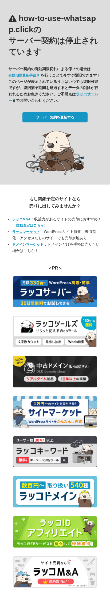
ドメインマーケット (28, 244)
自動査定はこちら (30, 225)
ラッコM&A (21, 219)
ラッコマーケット (26, 232)
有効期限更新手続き (24, 75)
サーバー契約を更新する (55, 117)
